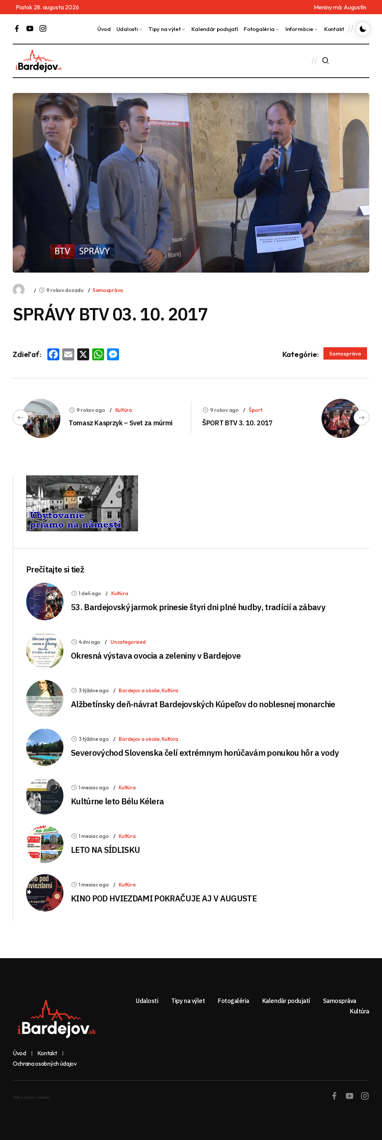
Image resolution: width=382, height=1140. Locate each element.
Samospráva (108, 290)
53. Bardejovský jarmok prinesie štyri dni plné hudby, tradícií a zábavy (198, 607)
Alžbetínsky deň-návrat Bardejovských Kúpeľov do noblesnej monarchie (203, 704)
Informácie (299, 28)
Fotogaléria (259, 28)
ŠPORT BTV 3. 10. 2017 (237, 423)
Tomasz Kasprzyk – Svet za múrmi (121, 423)
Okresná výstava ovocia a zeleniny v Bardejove (156, 655)
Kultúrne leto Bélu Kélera (117, 801)
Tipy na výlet (164, 28)
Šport (255, 410)
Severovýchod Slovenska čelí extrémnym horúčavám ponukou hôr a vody (205, 752)
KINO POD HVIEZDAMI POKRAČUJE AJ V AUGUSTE (164, 898)
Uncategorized (127, 642)
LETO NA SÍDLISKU (105, 849)
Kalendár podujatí (214, 28)
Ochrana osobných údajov (45, 1063)
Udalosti (127, 28)
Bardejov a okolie (139, 690)
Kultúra (123, 410)
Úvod (104, 28)
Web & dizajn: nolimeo (31, 1097)
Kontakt (334, 28)
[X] (83, 355)
